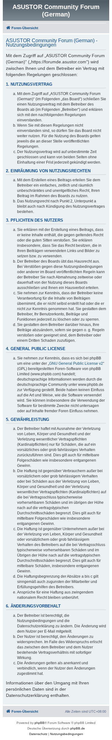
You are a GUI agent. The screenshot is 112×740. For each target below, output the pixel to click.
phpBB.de (77, 728)
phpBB (39, 722)
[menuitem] (38, 734)
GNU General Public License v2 (76, 363)
